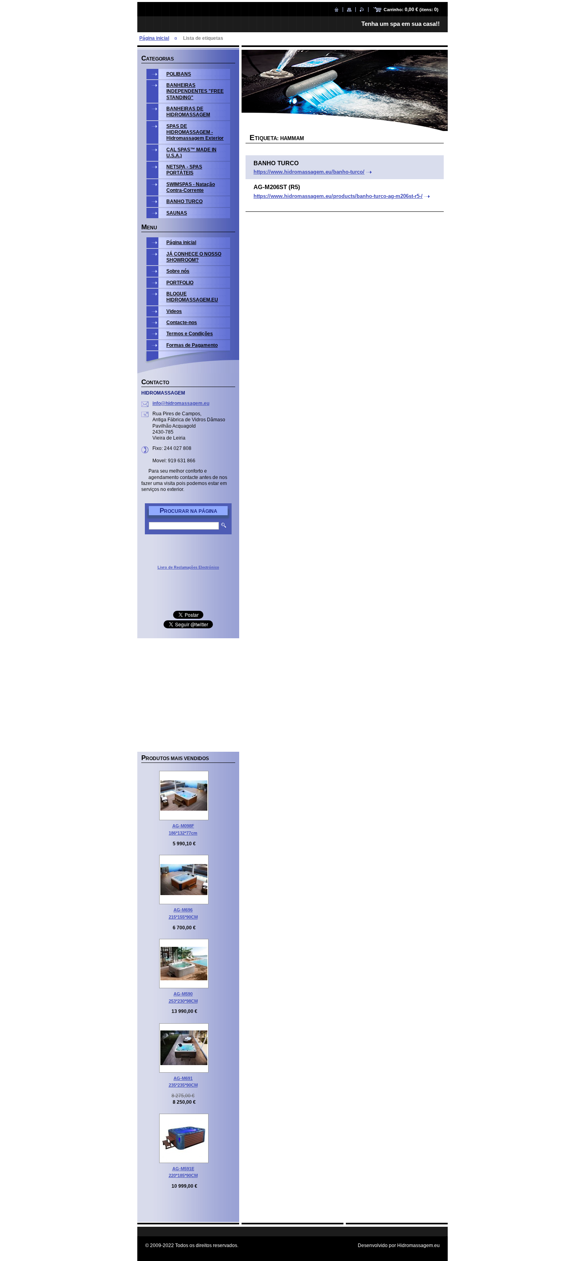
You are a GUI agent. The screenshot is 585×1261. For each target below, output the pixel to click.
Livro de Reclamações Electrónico (188, 567)
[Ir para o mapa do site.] (349, 9)
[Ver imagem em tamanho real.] (184, 795)
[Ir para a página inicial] (336, 9)
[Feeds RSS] (362, 9)
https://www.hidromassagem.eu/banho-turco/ (309, 172)
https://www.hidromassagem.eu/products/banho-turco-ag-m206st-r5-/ (338, 196)
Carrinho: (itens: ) (411, 9)
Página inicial (154, 38)
